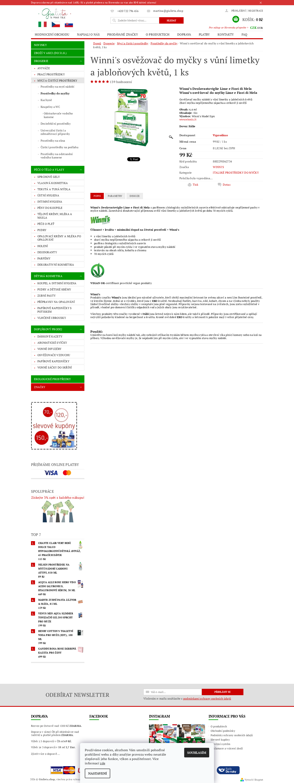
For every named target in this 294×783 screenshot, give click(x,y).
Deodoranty (47, 252)
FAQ (244, 34)
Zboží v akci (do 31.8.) (50, 53)
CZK (253, 28)
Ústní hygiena (48, 195)
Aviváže (43, 68)
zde (102, 763)
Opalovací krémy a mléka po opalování (59, 238)
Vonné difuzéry (49, 349)
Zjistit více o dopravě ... (45, 754)
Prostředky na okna (53, 140)
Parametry (115, 195)
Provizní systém (220, 744)
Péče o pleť (46, 224)
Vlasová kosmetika (52, 183)
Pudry (42, 230)
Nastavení (97, 773)
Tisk (195, 184)
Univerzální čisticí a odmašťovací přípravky (55, 132)
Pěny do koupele (50, 208)
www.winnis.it (187, 119)
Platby (204, 34)
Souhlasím (196, 752)
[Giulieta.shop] (70, 17)
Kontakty (226, 34)
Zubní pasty (46, 295)
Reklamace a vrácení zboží (227, 748)
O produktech (158, 34)
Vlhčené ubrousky (51, 318)
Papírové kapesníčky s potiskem (54, 309)
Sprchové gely (48, 177)
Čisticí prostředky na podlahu (59, 147)
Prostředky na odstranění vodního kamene (57, 155)
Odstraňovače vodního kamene (58, 115)
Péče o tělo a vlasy (49, 169)
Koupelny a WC (50, 107)
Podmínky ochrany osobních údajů (232, 735)
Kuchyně (46, 100)
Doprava (184, 34)
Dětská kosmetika (48, 276)
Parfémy (43, 258)
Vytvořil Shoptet (254, 779)
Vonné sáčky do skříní (54, 367)
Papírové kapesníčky (53, 361)
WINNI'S (218, 167)
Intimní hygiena (49, 201)
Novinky (40, 45)
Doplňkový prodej (48, 329)
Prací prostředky (51, 74)
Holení (42, 246)
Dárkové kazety (49, 336)
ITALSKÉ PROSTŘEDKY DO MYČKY (236, 172)
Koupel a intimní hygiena (57, 283)
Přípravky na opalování (56, 302)
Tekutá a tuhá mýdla (53, 189)
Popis (97, 195)
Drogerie (41, 61)
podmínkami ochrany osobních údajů (207, 698)
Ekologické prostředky (52, 379)
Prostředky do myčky (55, 93)
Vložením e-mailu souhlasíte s (187, 698)
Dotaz (227, 184)
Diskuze (135, 195)
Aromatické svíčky (52, 342)
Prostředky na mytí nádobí (57, 86)
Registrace (255, 10)
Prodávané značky (122, 34)
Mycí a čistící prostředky (57, 80)
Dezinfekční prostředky (56, 123)
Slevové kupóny (220, 739)
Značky (39, 387)
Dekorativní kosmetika (55, 264)
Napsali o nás (88, 34)
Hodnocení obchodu (52, 34)
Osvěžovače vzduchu (53, 355)
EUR (260, 28)
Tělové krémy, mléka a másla (54, 215)
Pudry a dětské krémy (54, 289)
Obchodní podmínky (223, 731)
